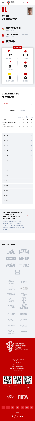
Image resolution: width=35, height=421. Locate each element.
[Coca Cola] (11, 294)
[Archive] (31, 2)
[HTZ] (11, 282)
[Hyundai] (24, 306)
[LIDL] (17, 272)
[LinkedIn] (27, 407)
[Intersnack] (24, 294)
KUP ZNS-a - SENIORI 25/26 (8, 127)
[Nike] (11, 251)
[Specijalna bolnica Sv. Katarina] (24, 326)
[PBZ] (24, 265)
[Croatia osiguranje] (11, 288)
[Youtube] (17, 407)
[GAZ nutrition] (11, 332)
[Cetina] (11, 300)
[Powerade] (11, 306)
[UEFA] (10, 397)
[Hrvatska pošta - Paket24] (24, 282)
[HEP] (24, 258)
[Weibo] (22, 407)
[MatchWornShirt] (24, 332)
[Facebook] (3, 407)
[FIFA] (23, 397)
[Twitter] (8, 407)
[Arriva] (24, 320)
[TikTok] (31, 407)
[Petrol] (11, 258)
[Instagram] (12, 407)
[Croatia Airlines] (24, 288)
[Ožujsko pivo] (24, 251)
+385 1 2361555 (18, 365)
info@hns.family (19, 366)
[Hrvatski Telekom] (24, 300)
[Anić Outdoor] (11, 320)
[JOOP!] (11, 314)
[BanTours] (11, 326)
